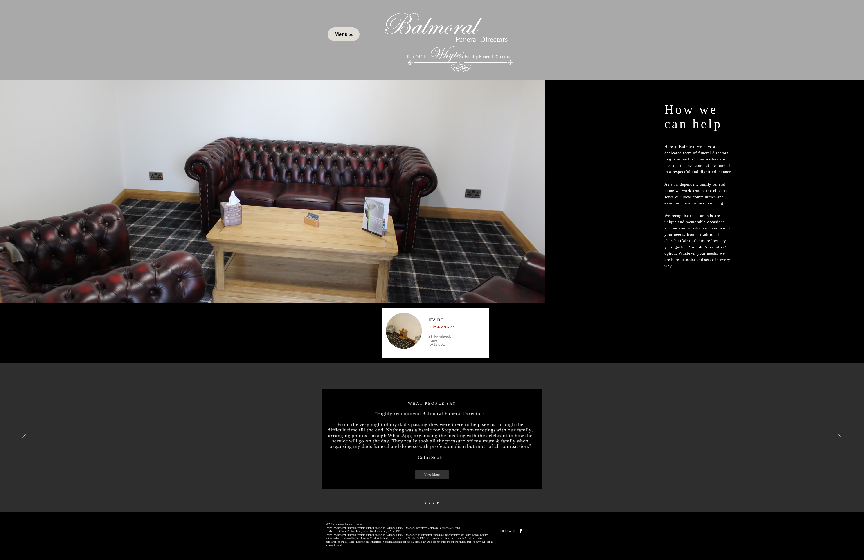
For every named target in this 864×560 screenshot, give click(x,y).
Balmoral (423, 25)
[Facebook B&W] (520, 531)
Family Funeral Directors (488, 56)
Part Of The (417, 56)
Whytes (445, 53)
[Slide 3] (434, 503)
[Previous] (24, 437)
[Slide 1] (426, 503)
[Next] (840, 437)
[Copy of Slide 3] (438, 503)
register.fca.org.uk (337, 541)
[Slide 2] (430, 503)
